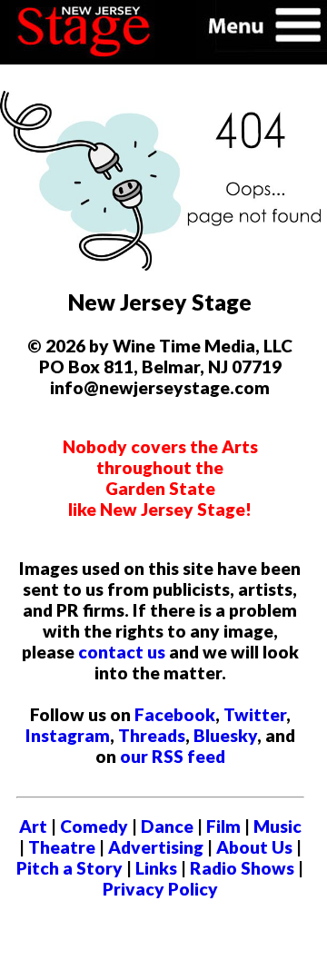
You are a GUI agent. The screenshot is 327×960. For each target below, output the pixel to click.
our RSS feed (172, 756)
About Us (254, 846)
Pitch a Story (69, 867)
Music (277, 826)
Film (223, 826)
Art (33, 826)
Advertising (155, 846)
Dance (167, 826)
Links (156, 867)
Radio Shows (242, 867)
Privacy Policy (160, 888)
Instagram (67, 735)
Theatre (61, 846)
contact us (121, 651)
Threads (151, 735)
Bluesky (225, 735)
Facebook (174, 714)
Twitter (254, 714)
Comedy (94, 826)
